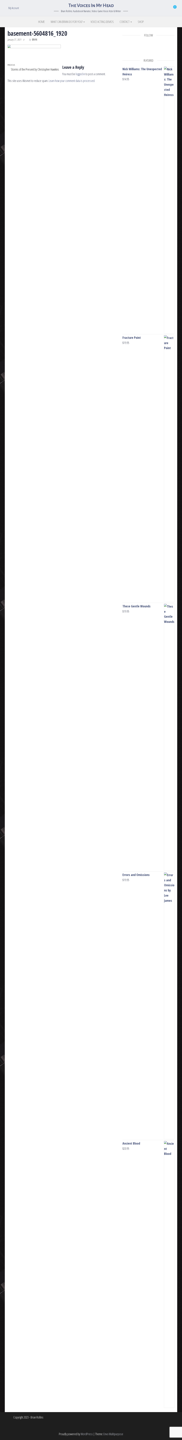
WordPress (87, 1434)
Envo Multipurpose (113, 1434)
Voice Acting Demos (102, 22)
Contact (125, 22)
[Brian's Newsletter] (159, 50)
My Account (13, 8)
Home (41, 22)
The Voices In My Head (91, 5)
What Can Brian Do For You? (67, 22)
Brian (34, 39)
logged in (80, 74)
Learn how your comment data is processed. (72, 81)
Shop (141, 22)
